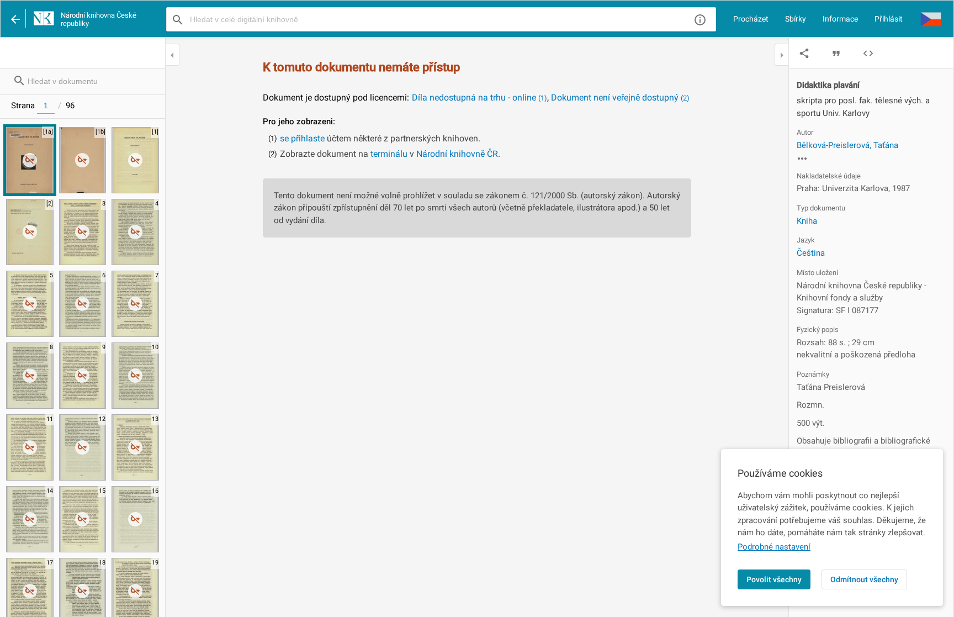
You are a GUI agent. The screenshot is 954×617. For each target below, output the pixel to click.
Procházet (750, 18)
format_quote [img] (836, 53)
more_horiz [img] (802, 158)
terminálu (388, 154)
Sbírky (795, 18)
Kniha (807, 221)
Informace (840, 18)
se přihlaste (302, 138)
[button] (931, 18)
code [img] (868, 53)
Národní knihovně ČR (457, 154)
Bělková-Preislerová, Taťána (847, 145)
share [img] (804, 53)
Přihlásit (889, 18)
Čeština (811, 253)
